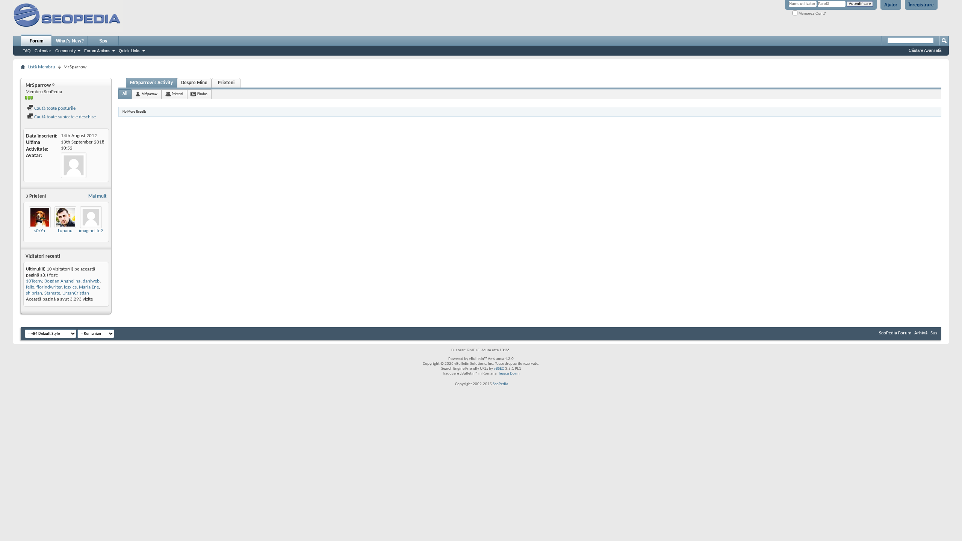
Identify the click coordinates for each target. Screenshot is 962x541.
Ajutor (890, 5)
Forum (37, 41)
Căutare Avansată (925, 50)
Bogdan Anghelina (62, 281)
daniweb (91, 281)
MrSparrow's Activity (151, 82)
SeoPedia (500, 384)
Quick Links (130, 50)
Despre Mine (194, 82)
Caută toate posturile (54, 108)
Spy (103, 41)
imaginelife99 (92, 230)
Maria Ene (89, 287)
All (125, 94)
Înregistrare (921, 5)
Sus (933, 333)
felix (30, 287)
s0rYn (39, 230)
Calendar (43, 50)
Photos (202, 94)
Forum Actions (97, 50)
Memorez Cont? (811, 13)
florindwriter (49, 287)
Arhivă (920, 333)
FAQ (27, 50)
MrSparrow (149, 94)
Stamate (52, 293)
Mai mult (97, 196)
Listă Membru (41, 67)
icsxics (70, 287)
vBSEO (499, 369)
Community (65, 50)
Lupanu (65, 230)
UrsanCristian (75, 293)
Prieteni (226, 82)
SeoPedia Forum (895, 333)
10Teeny (34, 281)
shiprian (34, 293)
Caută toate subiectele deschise (64, 117)
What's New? (70, 41)
